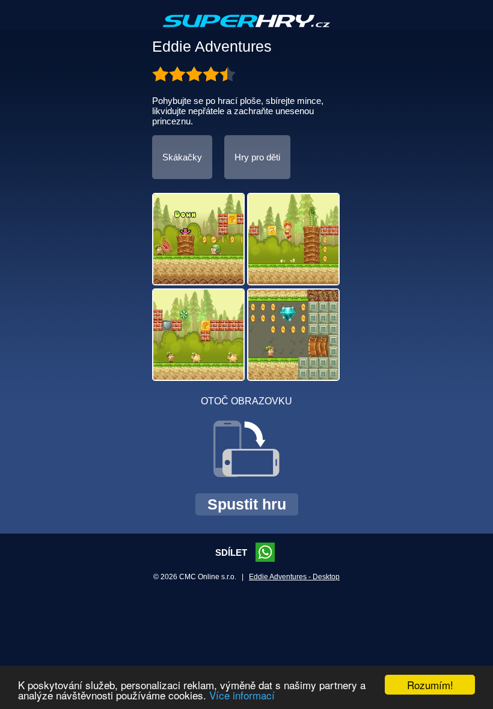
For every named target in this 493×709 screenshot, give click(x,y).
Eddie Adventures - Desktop (294, 577)
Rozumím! (430, 684)
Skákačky (182, 157)
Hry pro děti (257, 157)
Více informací (242, 694)
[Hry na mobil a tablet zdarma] (246, 30)
